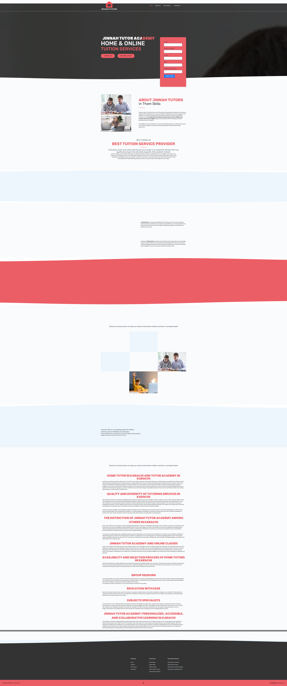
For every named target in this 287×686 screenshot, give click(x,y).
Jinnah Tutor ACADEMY (129, 38)
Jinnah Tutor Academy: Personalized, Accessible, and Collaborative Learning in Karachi (143, 616)
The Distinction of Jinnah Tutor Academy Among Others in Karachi (143, 520)
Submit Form (169, 76)
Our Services (166, 5)
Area (165, 62)
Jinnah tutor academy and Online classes (143, 543)
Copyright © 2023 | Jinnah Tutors (11, 683)
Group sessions (143, 575)
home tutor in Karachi (119, 481)
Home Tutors (109, 608)
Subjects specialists (143, 600)
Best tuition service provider (143, 144)
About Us (158, 5)
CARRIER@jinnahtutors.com (277, 683)
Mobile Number (169, 48)
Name (165, 42)
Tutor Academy (106, 483)
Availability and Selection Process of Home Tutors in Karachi (143, 558)
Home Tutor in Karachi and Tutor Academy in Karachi (143, 477)
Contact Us (177, 5)
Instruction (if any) (170, 69)
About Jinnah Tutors (161, 100)
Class (166, 55)
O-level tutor (107, 604)
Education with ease (143, 588)
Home (151, 5)
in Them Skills (149, 104)
